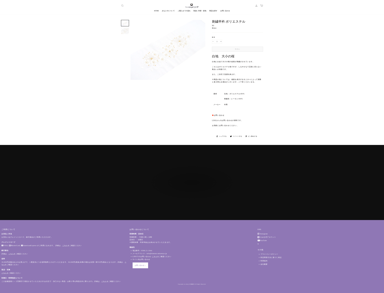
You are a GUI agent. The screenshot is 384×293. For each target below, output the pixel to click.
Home (156, 11)
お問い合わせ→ (140, 265)
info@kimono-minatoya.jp (156, 253)
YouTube (263, 240)
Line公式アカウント (268, 237)
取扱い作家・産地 (200, 11)
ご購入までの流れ (184, 11)
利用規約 (264, 261)
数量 (213, 37)
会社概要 (264, 264)
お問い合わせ (225, 11)
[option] (167, 50)
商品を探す (213, 11)
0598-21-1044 (146, 250)
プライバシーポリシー (269, 254)
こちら (65, 245)
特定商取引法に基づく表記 (271, 257)
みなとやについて (168, 11)
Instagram (264, 234)
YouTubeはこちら (193, 193)
